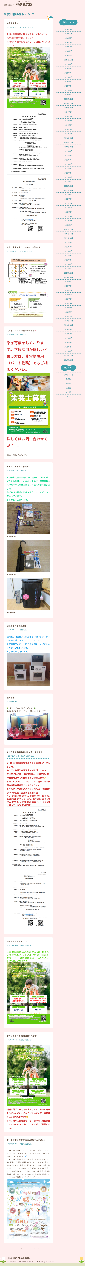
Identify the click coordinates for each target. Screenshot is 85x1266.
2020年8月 (68, 286)
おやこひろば (24, 251)
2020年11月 (68, 273)
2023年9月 (68, 151)
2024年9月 (68, 112)
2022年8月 (68, 199)
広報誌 (68, 388)
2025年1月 (68, 94)
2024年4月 (68, 121)
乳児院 (22, 27)
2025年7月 (68, 73)
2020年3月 (68, 308)
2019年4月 (68, 347)
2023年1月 (68, 181)
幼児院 (27, 27)
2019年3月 (68, 351)
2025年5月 (68, 81)
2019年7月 (68, 334)
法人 (31, 27)
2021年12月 (68, 229)
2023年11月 (68, 142)
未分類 (68, 392)
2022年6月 (68, 208)
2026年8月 (68, 29)
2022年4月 (68, 216)
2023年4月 (68, 173)
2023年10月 (68, 147)
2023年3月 (68, 177)
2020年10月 (68, 277)
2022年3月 (68, 221)
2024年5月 (68, 116)
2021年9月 (68, 242)
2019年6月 (68, 338)
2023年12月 (68, 138)
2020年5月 (68, 299)
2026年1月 (68, 55)
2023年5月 (68, 168)
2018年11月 (68, 360)
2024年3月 (68, 125)
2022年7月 (68, 203)
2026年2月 (68, 51)
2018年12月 (68, 355)
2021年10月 (68, 238)
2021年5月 (68, 255)
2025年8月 (68, 68)
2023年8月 (68, 155)
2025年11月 (68, 60)
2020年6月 (68, 295)
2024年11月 (68, 103)
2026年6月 (68, 34)
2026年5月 (68, 38)
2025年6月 (68, 77)
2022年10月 (68, 190)
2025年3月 (68, 90)
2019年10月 (68, 325)
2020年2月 (68, 312)
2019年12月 (68, 321)
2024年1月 (68, 134)
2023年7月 (68, 160)
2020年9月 (68, 281)
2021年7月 (68, 247)
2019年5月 (68, 342)
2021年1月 (68, 268)
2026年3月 (68, 47)
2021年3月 (68, 264)
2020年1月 (68, 316)
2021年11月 (68, 234)
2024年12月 (68, 99)
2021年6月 (68, 251)
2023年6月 (68, 164)
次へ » (36, 1248)
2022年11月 (68, 186)
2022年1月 (68, 225)
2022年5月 (68, 212)
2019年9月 (68, 329)
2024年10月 (68, 108)
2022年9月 (68, 195)
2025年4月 (68, 86)
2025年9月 (68, 64)
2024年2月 (68, 129)
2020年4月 (68, 303)
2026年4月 (68, 42)
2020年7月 (68, 290)
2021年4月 (68, 260)
